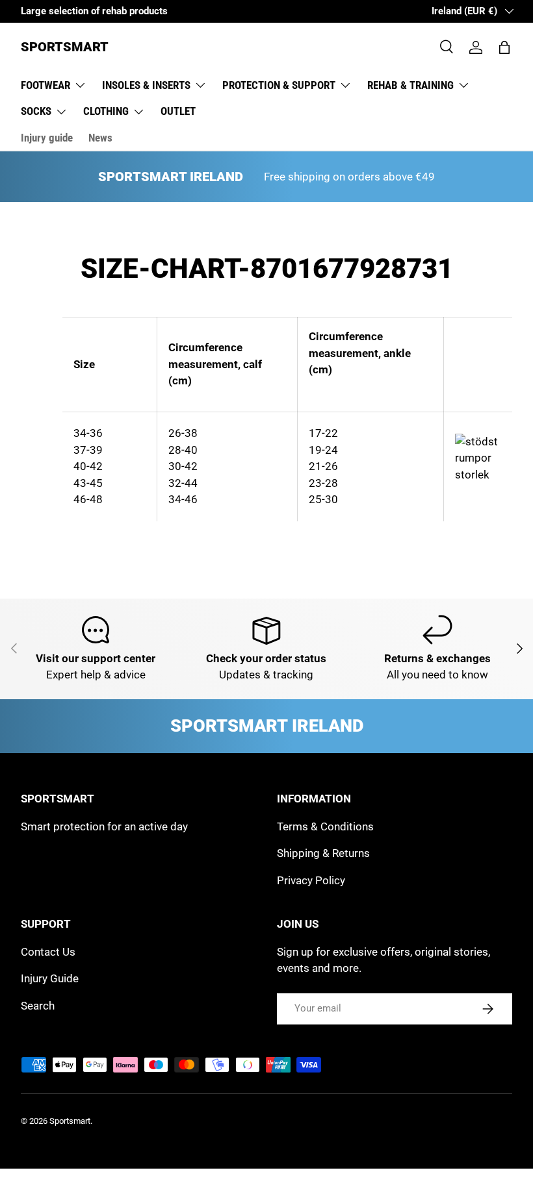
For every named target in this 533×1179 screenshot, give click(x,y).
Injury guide (47, 137)
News (100, 137)
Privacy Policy (311, 880)
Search (38, 1005)
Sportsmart (69, 1121)
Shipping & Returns (323, 853)
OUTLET (178, 111)
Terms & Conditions (325, 826)
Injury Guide (50, 978)
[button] (504, 47)
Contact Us (48, 951)
